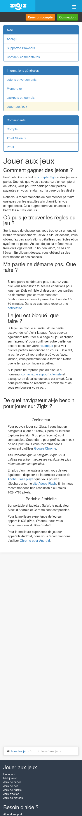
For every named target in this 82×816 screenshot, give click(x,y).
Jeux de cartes (12, 782)
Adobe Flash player (21, 479)
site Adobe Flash (44, 483)
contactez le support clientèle (41, 374)
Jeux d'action (11, 794)
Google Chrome (45, 448)
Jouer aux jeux (17, 106)
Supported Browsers (21, 48)
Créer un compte (40, 17)
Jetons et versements (22, 79)
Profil (10, 147)
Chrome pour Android (35, 540)
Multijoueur (10, 778)
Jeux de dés (10, 786)
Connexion (67, 17)
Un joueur (9, 774)
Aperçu (12, 39)
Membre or (14, 88)
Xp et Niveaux (16, 138)
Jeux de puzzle (12, 790)
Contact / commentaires (23, 57)
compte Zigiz (47, 177)
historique (46, 345)
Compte (12, 129)
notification (15, 308)
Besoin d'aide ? (20, 807)
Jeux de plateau (13, 798)
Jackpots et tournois (21, 97)
